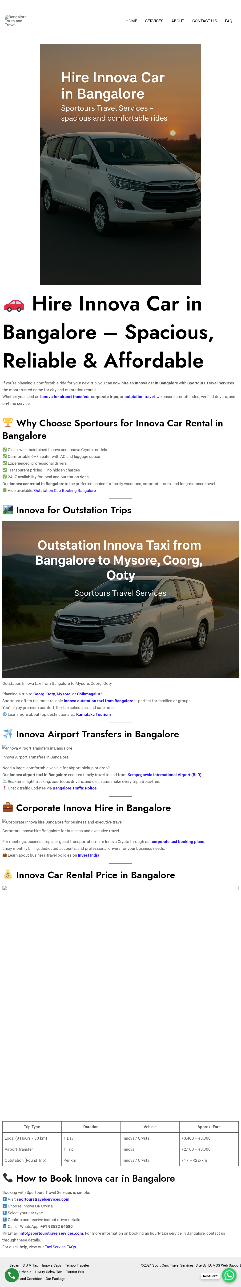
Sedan (14, 1265)
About (177, 21)
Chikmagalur (88, 694)
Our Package (55, 1279)
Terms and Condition (25, 1279)
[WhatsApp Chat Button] (229, 1275)
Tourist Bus (75, 1272)
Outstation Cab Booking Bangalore (65, 490)
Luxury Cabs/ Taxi (49, 1272)
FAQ (228, 21)
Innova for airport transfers (64, 396)
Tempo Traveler (77, 1265)
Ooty (50, 694)
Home (131, 21)
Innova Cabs (51, 1265)
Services (154, 21)
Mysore (63, 694)
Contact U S (204, 21)
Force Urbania (20, 1272)
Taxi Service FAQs (60, 1247)
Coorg (38, 694)
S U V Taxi (31, 1265)
